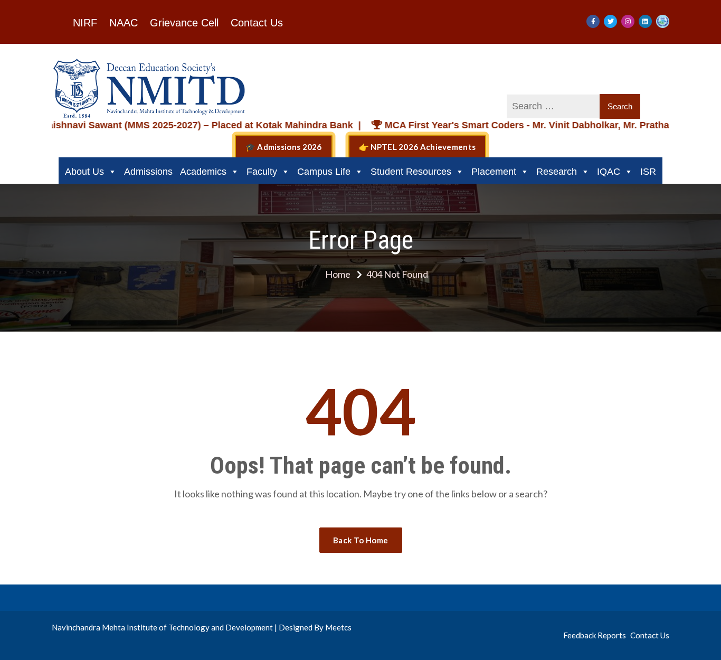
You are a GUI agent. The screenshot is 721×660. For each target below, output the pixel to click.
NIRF (85, 22)
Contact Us (257, 22)
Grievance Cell (184, 22)
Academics (203, 171)
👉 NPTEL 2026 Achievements (417, 147)
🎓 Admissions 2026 (283, 147)
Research (556, 171)
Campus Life (323, 171)
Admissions (148, 171)
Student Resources (411, 171)
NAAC (123, 22)
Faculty (261, 171)
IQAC (608, 171)
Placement (493, 171)
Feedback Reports (594, 635)
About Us (84, 171)
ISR (648, 171)
